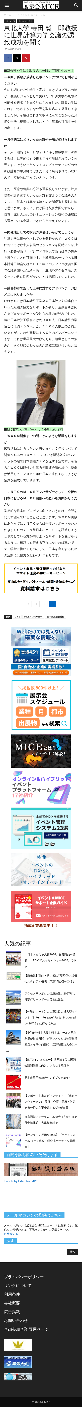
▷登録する (11, 1234)
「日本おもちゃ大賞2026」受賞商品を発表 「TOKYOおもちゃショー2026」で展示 (50, 960)
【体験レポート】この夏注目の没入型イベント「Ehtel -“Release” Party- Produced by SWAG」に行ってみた (50, 1017)
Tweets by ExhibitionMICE (21, 1181)
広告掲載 (12, 1311)
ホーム (7, 14)
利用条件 (12, 1294)
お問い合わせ (16, 1320)
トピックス (21, 14)
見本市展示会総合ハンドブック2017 (47, 1077)
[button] (6, 5)
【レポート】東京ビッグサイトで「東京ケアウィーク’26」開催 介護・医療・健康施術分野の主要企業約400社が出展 (50, 1101)
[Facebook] (8, 58)
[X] (17, 58)
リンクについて (18, 1285)
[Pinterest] (26, 58)
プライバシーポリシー (24, 1276)
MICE (17, 616)
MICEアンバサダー (33, 616)
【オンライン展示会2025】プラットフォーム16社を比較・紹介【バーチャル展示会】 (49, 1140)
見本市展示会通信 (55, 616)
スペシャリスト (39, 14)
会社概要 (12, 1303)
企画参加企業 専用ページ (26, 1329)
